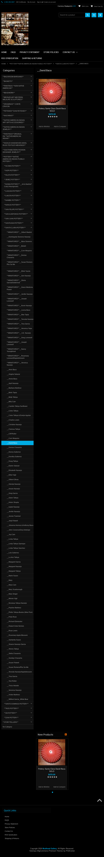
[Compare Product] (94, 15)
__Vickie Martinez (13, 695)
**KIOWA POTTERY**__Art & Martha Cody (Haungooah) (17, 185)
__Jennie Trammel (14, 516)
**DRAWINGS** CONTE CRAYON (11, 105)
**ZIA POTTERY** (10, 713)
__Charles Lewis (13, 420)
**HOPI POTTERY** (11, 171)
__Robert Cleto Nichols (15, 626)
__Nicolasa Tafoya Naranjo (17, 603)
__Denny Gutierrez (14, 452)
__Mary (9, 580)
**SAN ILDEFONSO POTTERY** (16, 214)
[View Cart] (100, 15)
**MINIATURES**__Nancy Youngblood (16, 350)
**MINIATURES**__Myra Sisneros (19, 241)
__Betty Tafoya (12, 397)
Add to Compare (60, 126)
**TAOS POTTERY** (11, 708)
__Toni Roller (12, 681)
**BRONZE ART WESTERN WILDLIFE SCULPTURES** (13, 98)
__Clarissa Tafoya (13, 429)
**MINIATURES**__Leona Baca (18, 310)
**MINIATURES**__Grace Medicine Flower (20, 288)
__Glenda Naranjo (13, 484)
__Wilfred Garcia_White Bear (17, 699)
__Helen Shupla (13, 502)
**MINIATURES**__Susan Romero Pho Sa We (19, 263)
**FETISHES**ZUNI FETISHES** (15, 111)
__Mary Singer (12, 594)
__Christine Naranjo (14, 425)
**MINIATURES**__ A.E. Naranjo (19, 333)
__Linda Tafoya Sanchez (16, 548)
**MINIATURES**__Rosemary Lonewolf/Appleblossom (18, 357)
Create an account (49, 2)
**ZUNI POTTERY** (11, 718)
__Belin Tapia (12, 393)
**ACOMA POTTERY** (12, 166)
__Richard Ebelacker (14, 621)
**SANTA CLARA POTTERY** (65, 64)
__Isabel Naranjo (13, 507)
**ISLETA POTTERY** (12, 175)
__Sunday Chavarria (14, 658)
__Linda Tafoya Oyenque (16, 544)
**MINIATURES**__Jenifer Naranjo (20, 294)
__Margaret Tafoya (14, 571)
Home (3, 64)
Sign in (39, 2)
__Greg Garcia (12, 493)
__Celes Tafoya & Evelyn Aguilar (19, 415)
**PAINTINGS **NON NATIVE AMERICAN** (13, 87)
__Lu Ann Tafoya (13, 557)
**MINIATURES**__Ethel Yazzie (18, 271)
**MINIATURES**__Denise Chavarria (17, 256)
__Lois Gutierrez (13, 553)
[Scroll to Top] (99, 800)
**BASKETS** (8, 81)
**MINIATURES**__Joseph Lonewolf (17, 300)
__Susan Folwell (13, 663)
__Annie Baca (12, 379)
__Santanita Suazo (14, 640)
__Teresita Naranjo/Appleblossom (19, 672)
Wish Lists (85, 6)
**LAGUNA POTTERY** (12, 191)
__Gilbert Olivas (13, 479)
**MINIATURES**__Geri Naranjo (19, 276)
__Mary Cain (11, 585)
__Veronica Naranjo (14, 690)
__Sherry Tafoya (13, 649)
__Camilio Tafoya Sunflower (17, 406)
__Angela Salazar (13, 374)
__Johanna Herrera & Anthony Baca (20, 525)
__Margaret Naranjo (14, 566)
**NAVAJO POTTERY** (12, 205)
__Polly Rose (12, 617)
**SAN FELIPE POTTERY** (14, 209)
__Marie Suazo (12, 576)
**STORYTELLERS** (10, 722)
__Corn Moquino (13, 438)
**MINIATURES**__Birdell (16, 246)
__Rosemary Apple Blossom (17, 635)
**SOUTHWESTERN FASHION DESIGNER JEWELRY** (14, 151)
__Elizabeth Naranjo (14, 470)
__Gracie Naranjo (13, 489)
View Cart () (98, 6)
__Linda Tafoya (12, 539)
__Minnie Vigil (12, 598)
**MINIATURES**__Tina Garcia (18, 324)
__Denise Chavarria (14, 447)
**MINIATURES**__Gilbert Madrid (19, 232)
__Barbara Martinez (14, 388)
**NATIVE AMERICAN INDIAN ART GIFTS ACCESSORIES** (14, 121)
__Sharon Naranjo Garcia (16, 644)
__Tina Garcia (12, 676)
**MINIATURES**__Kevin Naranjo (19, 306)
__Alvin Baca (12, 370)
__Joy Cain (11, 534)
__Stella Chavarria (14, 653)
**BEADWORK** (9, 93)
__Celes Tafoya (12, 411)
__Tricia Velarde (13, 686)
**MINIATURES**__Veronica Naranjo (17, 364)
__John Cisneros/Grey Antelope (18, 530)
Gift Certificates (21, 2)
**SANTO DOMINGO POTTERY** (16, 704)
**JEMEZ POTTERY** (12, 180)
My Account (31, 2)
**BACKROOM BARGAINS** (13, 77)
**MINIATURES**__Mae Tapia (18, 315)
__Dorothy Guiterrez (14, 457)
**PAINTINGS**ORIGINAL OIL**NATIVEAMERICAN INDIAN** (12, 136)
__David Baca (12, 443)
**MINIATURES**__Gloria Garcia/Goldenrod (16, 281)
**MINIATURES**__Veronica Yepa (19, 328)
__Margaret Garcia (14, 562)
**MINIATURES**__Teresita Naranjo (20, 319)
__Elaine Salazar (13, 466)
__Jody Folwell (12, 521)
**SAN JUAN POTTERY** (13, 219)
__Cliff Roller (11, 434)
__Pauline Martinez (14, 608)
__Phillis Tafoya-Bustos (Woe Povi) (19, 612)
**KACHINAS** (8, 116)
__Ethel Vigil (11, 475)
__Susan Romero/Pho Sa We (17, 667)
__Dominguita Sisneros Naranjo (18, 237)
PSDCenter (70, 851)
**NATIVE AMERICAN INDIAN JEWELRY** (14, 128)
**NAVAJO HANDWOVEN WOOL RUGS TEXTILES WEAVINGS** (15, 144)
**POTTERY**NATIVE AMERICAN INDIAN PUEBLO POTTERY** (30, 64)
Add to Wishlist (44, 126)
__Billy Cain (11, 402)
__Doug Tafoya (12, 461)
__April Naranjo (12, 383)
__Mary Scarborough (14, 589)
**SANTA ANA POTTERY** (13, 223)
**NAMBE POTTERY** (12, 200)
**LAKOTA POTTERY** (12, 196)
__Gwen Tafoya (12, 498)
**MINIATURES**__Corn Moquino (19, 251)
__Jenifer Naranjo (13, 511)
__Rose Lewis (12, 631)
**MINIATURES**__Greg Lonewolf (19, 338)
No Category (7, 727)
